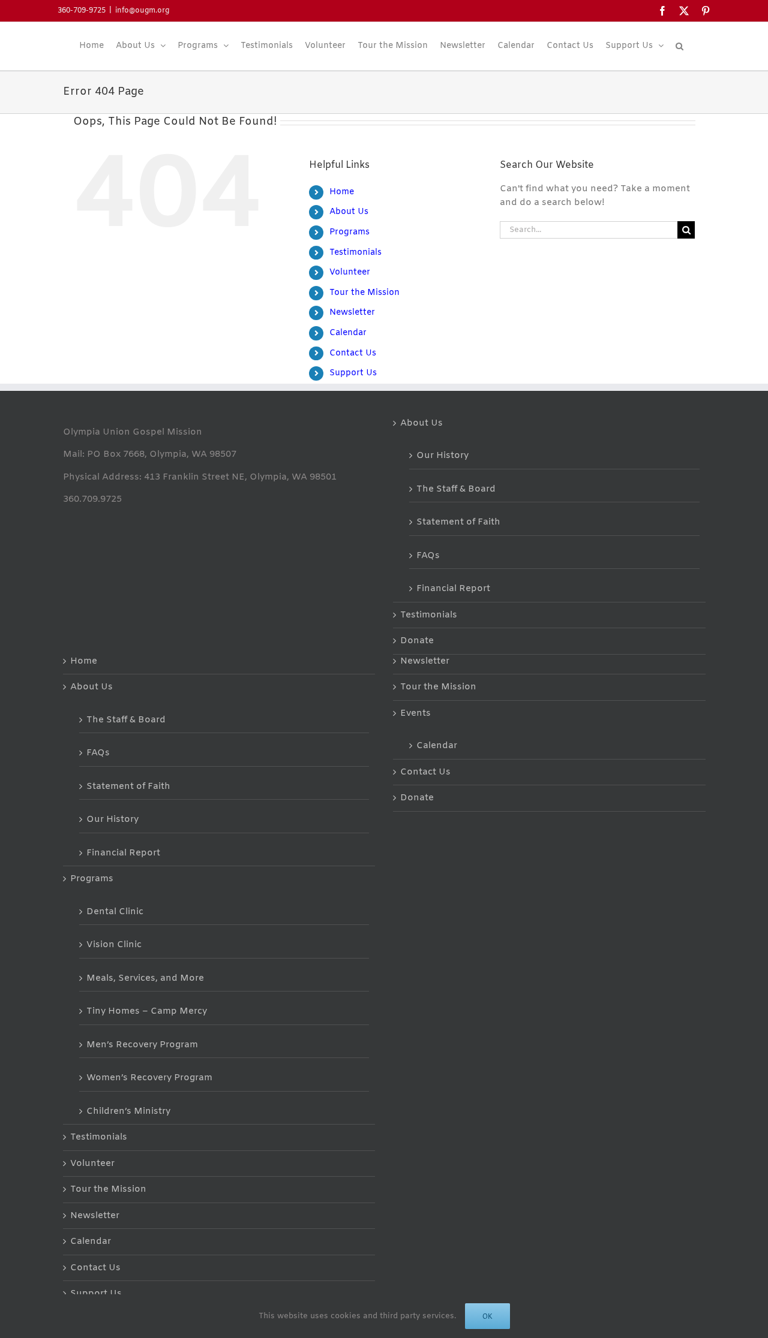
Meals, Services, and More (145, 978)
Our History (442, 456)
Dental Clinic (114, 912)
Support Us (353, 373)
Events (415, 713)
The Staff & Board (456, 489)
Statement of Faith (458, 522)
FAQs (428, 556)
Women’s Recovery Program (149, 1078)
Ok (487, 1316)
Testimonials (355, 252)
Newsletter (352, 312)
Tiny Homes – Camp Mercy (146, 1011)
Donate (417, 641)
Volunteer (349, 272)
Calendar (348, 333)
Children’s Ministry (128, 1111)
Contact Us (352, 353)
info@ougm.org (142, 11)
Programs (349, 232)
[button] (679, 46)
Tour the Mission (364, 293)
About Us (348, 212)
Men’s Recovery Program (142, 1045)
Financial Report (453, 589)
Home (341, 192)
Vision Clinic (114, 945)
